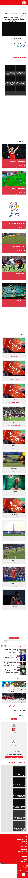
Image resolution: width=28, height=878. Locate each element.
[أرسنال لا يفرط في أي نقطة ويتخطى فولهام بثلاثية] (20, 78)
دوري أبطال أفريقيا (14, 399)
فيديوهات (24, 861)
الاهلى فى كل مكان (22, 854)
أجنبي (20, 715)
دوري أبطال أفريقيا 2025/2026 (14, 402)
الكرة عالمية (24, 849)
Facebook (24, 46)
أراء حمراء (24, 856)
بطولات (25, 859)
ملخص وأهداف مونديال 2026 (18, 246)
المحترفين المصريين (15, 13)
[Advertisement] (14, 51)
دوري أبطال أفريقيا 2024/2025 (14, 516)
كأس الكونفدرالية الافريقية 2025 (14, 494)
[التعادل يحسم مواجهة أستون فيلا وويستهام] (20, 68)
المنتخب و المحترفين (21, 851)
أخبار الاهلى (24, 843)
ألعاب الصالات (14, 608)
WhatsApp (18, 46)
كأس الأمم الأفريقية (22, 839)
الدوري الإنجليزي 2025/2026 (14, 448)
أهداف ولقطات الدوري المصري (18, 188)
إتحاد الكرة (14, 537)
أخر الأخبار (24, 841)
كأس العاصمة (14, 354)
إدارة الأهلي (14, 606)
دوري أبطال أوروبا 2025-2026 (14, 425)
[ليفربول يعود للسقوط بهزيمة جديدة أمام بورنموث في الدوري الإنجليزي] (10, 88)
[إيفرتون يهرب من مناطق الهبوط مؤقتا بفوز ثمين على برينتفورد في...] (20, 88)
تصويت (14, 719)
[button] (2, 646)
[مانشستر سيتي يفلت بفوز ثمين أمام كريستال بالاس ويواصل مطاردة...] (10, 78)
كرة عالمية (14, 422)
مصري (20, 713)
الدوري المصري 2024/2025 (14, 539)
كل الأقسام (14, 637)
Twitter (21, 46)
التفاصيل (18, 757)
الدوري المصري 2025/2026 (14, 471)
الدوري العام (14, 468)
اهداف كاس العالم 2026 (19, 273)
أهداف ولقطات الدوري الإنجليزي (17, 161)
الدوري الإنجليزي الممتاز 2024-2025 (14, 585)
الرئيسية (24, 13)
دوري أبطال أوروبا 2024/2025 (14, 562)
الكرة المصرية (23, 846)
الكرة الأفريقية (14, 376)
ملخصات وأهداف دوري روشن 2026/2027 (16, 223)
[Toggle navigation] (3, 2)
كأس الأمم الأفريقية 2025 (14, 379)
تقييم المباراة (9, 757)
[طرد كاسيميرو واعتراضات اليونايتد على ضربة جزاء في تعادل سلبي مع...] (10, 68)
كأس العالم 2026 (21, 300)
